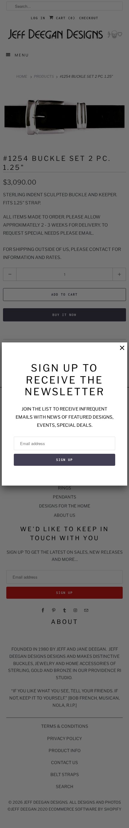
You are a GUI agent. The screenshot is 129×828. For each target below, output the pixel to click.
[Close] (119, 351)
